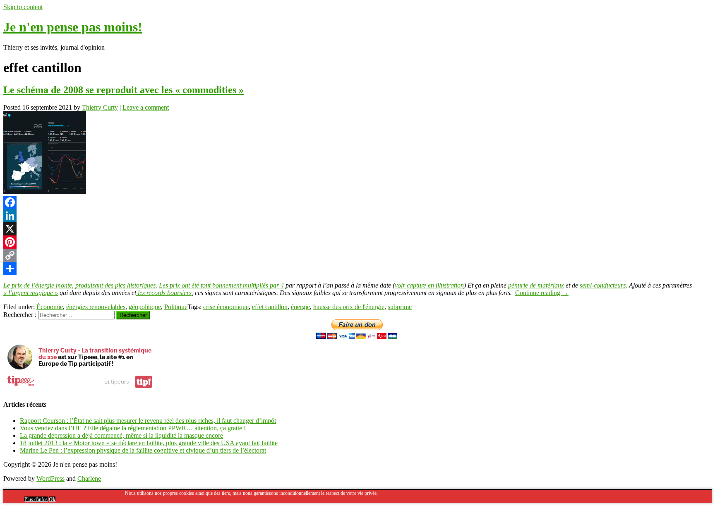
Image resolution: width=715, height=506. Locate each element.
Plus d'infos (36, 499)
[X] (357, 228)
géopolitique (145, 306)
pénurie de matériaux (536, 285)
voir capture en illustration (429, 285)
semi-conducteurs (603, 285)
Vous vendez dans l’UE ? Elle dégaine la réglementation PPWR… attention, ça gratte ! (133, 428)
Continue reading (542, 292)
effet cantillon (270, 306)
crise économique (226, 306)
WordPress (50, 478)
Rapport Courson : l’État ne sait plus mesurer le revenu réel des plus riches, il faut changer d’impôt (148, 420)
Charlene (89, 478)
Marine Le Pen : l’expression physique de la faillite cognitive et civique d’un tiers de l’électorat (143, 450)
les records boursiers (164, 292)
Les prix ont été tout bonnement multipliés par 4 (221, 285)
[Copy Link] (357, 255)
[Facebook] (357, 202)
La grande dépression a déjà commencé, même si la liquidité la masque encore (121, 435)
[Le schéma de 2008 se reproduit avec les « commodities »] (44, 191)
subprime (400, 306)
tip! (144, 382)
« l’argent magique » (30, 292)
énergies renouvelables (95, 306)
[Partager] (357, 268)
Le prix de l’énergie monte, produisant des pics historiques (79, 285)
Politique (175, 306)
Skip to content (23, 6)
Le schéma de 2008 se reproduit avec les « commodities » (123, 89)
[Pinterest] (357, 242)
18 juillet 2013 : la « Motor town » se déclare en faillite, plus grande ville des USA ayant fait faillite (149, 442)
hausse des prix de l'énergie (348, 306)
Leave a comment (145, 107)
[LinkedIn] (357, 215)
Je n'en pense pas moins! (72, 26)
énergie (300, 306)
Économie (49, 306)
